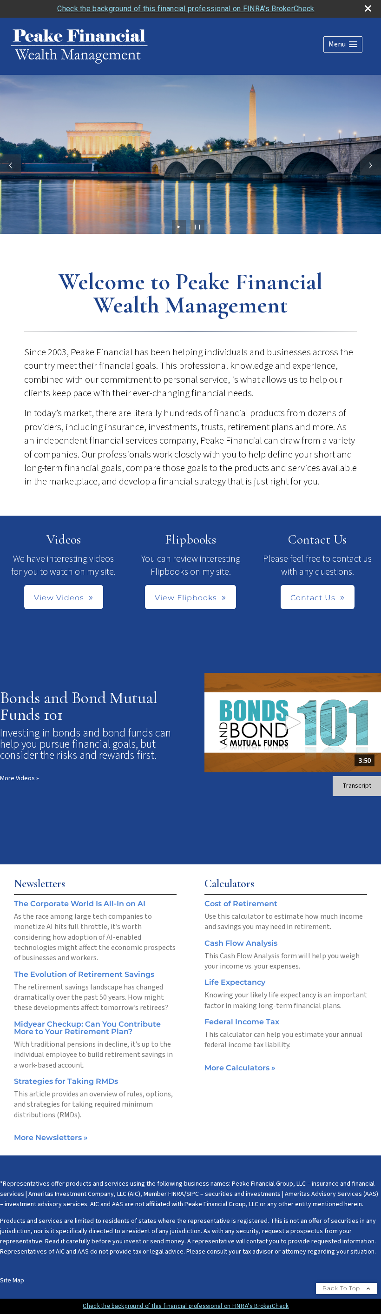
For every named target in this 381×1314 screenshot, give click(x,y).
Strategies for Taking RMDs (66, 1081)
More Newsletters (51, 1137)
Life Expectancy (234, 982)
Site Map (12, 1280)
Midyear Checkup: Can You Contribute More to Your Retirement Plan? (87, 1028)
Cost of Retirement (240, 903)
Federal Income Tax (241, 1021)
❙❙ (197, 227)
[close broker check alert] (368, 8)
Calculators (229, 883)
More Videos (19, 778)
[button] (342, 44)
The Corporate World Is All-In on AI (79, 903)
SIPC (192, 1194)
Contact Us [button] (312, 597)
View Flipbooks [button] (186, 597)
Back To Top (342, 1288)
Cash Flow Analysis (240, 943)
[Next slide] (370, 164)
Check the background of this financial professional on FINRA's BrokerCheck (185, 8)
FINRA (176, 1194)
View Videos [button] (59, 597)
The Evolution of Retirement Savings (84, 974)
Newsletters (39, 883)
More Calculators (240, 1067)
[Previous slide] (10, 164)
